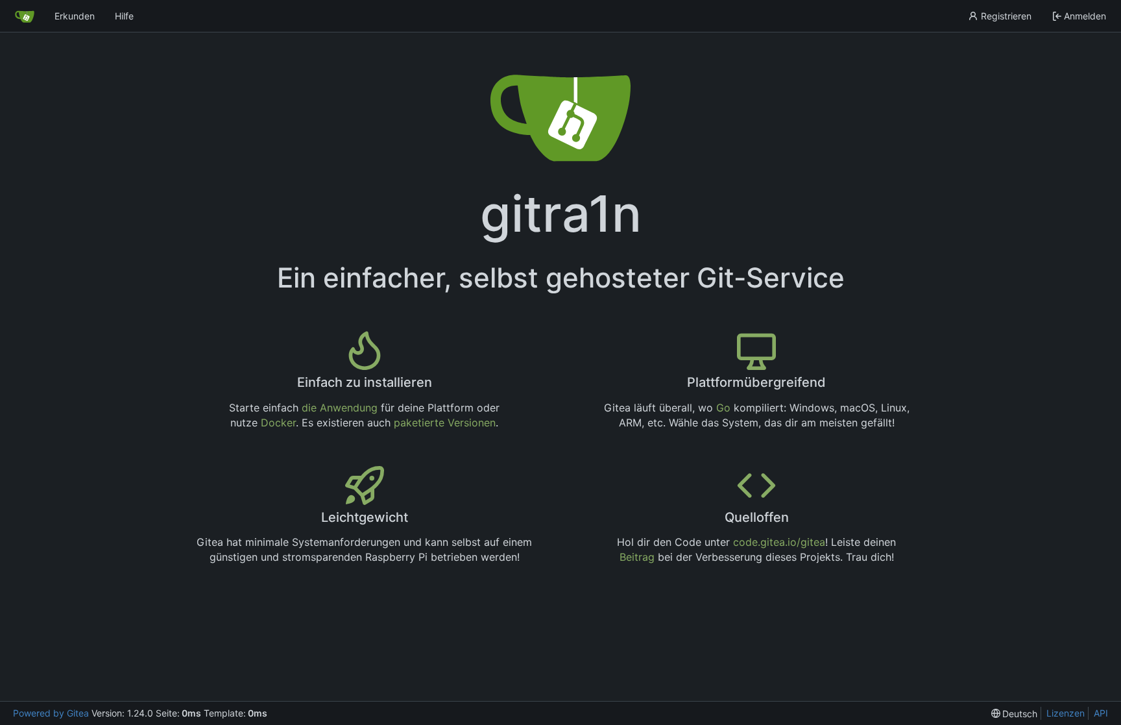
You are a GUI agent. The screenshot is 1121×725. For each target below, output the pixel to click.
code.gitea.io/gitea (779, 541)
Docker (278, 422)
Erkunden (74, 15)
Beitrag (637, 556)
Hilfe (124, 15)
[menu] (1014, 713)
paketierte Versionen (445, 422)
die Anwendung (340, 407)
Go (723, 407)
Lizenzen (1065, 713)
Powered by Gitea (51, 713)
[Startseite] (24, 16)
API (1101, 713)
